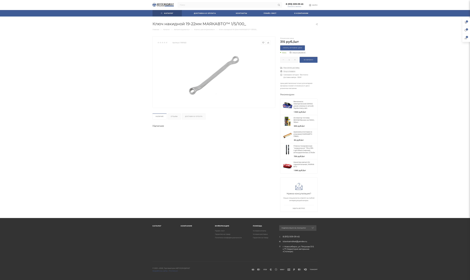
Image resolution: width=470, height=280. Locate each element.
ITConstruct (173, 271)
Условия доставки (260, 234)
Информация (222, 226)
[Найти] (279, 4)
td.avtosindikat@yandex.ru (295, 241)
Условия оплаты (259, 231)
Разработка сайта (160, 271)
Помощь (257, 226)
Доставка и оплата (193, 116)
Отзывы (174, 116)
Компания (186, 226)
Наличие (160, 116)
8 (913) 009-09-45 (294, 4)
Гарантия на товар (222, 234)
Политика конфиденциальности (228, 238)
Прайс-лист (220, 231)
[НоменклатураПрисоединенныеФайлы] (213, 75)
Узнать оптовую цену (292, 48)
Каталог (157, 226)
